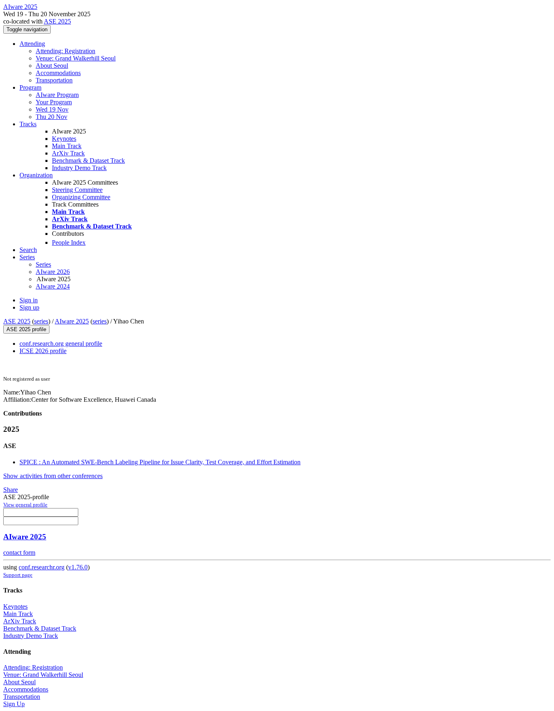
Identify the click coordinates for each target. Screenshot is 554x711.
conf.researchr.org (41, 567)
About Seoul (52, 65)
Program (30, 87)
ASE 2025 (57, 21)
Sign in (28, 300)
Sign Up (14, 703)
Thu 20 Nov (51, 116)
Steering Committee (77, 189)
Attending (32, 43)
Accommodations (58, 72)
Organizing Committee (81, 197)
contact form (19, 552)
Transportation (54, 80)
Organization (36, 175)
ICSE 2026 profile (43, 350)
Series (43, 264)
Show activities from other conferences (53, 475)
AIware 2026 (53, 271)
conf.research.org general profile (60, 343)
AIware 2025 (72, 321)
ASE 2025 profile (26, 329)
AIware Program (57, 94)
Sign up (29, 307)
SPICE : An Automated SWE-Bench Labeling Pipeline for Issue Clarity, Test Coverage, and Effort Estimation (160, 462)
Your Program (54, 102)
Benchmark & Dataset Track (88, 160)
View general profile (25, 505)
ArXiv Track (68, 153)
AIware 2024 (53, 286)
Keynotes (64, 138)
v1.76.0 (78, 567)
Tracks (28, 124)
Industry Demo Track (79, 167)
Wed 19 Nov (52, 109)
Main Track (67, 145)
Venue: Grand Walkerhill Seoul (76, 58)
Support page (17, 575)
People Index (69, 242)
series (41, 321)
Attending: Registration (65, 50)
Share (10, 489)
